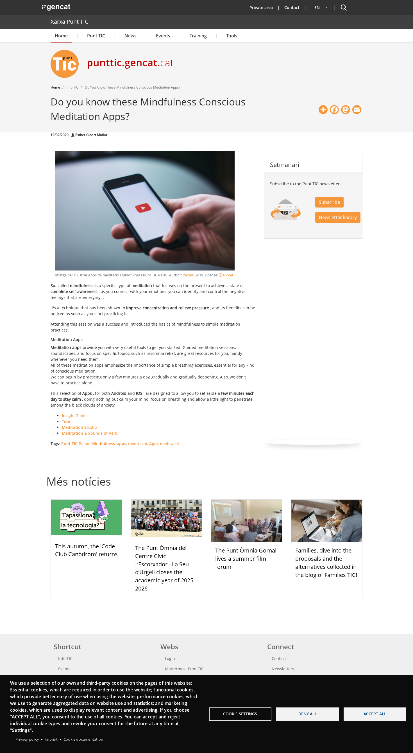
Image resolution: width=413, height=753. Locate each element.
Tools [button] (231, 36)
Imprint (51, 739)
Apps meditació (164, 443)
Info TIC (65, 658)
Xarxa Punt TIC (69, 21)
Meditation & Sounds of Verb (90, 433)
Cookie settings (240, 713)
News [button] (130, 36)
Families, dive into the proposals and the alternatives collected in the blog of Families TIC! (326, 562)
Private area (261, 7)
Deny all (307, 713)
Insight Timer (74, 415)
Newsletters (283, 668)
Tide (66, 421)
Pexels (188, 275)
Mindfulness (103, 443)
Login (170, 658)
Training (198, 36)
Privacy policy (27, 739)
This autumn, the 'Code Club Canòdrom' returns (86, 550)
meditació (137, 443)
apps (121, 443)
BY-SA (227, 275)
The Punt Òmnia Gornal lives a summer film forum (245, 559)
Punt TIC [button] (96, 36)
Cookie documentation (83, 739)
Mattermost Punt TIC (184, 668)
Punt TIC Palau (75, 443)
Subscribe (329, 202)
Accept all (375, 713)
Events (163, 36)
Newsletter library (338, 217)
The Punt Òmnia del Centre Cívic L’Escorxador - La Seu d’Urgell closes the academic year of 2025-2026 (165, 568)
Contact (291, 7)
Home (61, 36)
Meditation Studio (79, 427)
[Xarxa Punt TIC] (67, 64)
